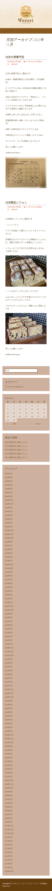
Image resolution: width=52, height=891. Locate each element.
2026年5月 (8, 481)
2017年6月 (8, 848)
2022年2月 (8, 640)
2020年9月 (8, 701)
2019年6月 (8, 757)
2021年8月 (8, 663)
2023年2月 (8, 598)
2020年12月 (9, 689)
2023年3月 (8, 595)
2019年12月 (9, 735)
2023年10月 (9, 568)
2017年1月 (8, 867)
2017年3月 (8, 860)
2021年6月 (8, 670)
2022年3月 (8, 636)
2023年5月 (8, 587)
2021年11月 (9, 651)
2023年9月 (8, 572)
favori (15, 64)
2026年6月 (8, 477)
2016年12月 (9, 871)
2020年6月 (8, 712)
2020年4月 (8, 720)
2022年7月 (8, 621)
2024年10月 (9, 538)
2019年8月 (8, 750)
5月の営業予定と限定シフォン (16, 454)
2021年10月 (9, 655)
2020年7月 (8, 708)
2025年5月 (8, 515)
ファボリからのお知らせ (14, 387)
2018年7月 (8, 799)
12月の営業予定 (14, 57)
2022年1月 (8, 644)
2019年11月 (9, 739)
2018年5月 (8, 807)
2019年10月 (9, 742)
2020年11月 (9, 693)
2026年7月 (8, 473)
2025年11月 (9, 504)
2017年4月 (8, 856)
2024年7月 (8, 545)
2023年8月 (8, 576)
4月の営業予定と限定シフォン (16, 457)
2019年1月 (8, 776)
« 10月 (14, 424)
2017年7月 (8, 845)
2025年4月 (8, 519)
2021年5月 (8, 674)
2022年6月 (8, 625)
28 (44, 416)
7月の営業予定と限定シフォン (16, 446)
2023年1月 (8, 602)
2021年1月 (8, 686)
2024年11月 (9, 534)
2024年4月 (8, 553)
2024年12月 (9, 530)
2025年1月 (8, 526)
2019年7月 (8, 754)
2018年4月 (8, 811)
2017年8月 (8, 841)
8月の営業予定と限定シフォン (16, 442)
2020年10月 (9, 697)
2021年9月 (8, 659)
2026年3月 (8, 489)
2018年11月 (9, 784)
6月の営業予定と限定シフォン (16, 450)
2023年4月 (8, 591)
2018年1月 (8, 822)
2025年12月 (9, 500)
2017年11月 (9, 829)
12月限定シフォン (16, 202)
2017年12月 (9, 826)
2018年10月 (9, 788)
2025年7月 (8, 511)
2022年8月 (8, 617)
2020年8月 (8, 704)
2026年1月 (8, 496)
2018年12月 (9, 780)
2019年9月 (8, 746)
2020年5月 (8, 716)
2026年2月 (8, 492)
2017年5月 (8, 852)
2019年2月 (8, 773)
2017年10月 (9, 833)
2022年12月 (9, 606)
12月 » (38, 424)
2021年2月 (8, 682)
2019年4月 (8, 765)
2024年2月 (8, 557)
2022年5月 (8, 629)
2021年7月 (8, 667)
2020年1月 (8, 731)
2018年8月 (8, 795)
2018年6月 (8, 803)
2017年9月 (8, 837)
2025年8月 (8, 508)
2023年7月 (8, 579)
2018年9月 (8, 792)
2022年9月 (8, 614)
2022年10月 (9, 610)
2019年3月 (8, 769)
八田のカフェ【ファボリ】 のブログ (26, 883)
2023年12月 (9, 564)
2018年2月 (8, 818)
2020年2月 (8, 727)
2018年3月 (8, 814)
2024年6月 (8, 549)
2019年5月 (8, 761)
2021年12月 (9, 648)
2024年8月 (8, 542)
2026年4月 (8, 485)
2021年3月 (8, 678)
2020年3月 (8, 723)
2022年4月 (8, 633)
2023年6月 (8, 583)
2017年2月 (8, 864)
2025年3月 (8, 523)
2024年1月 (8, 561)
